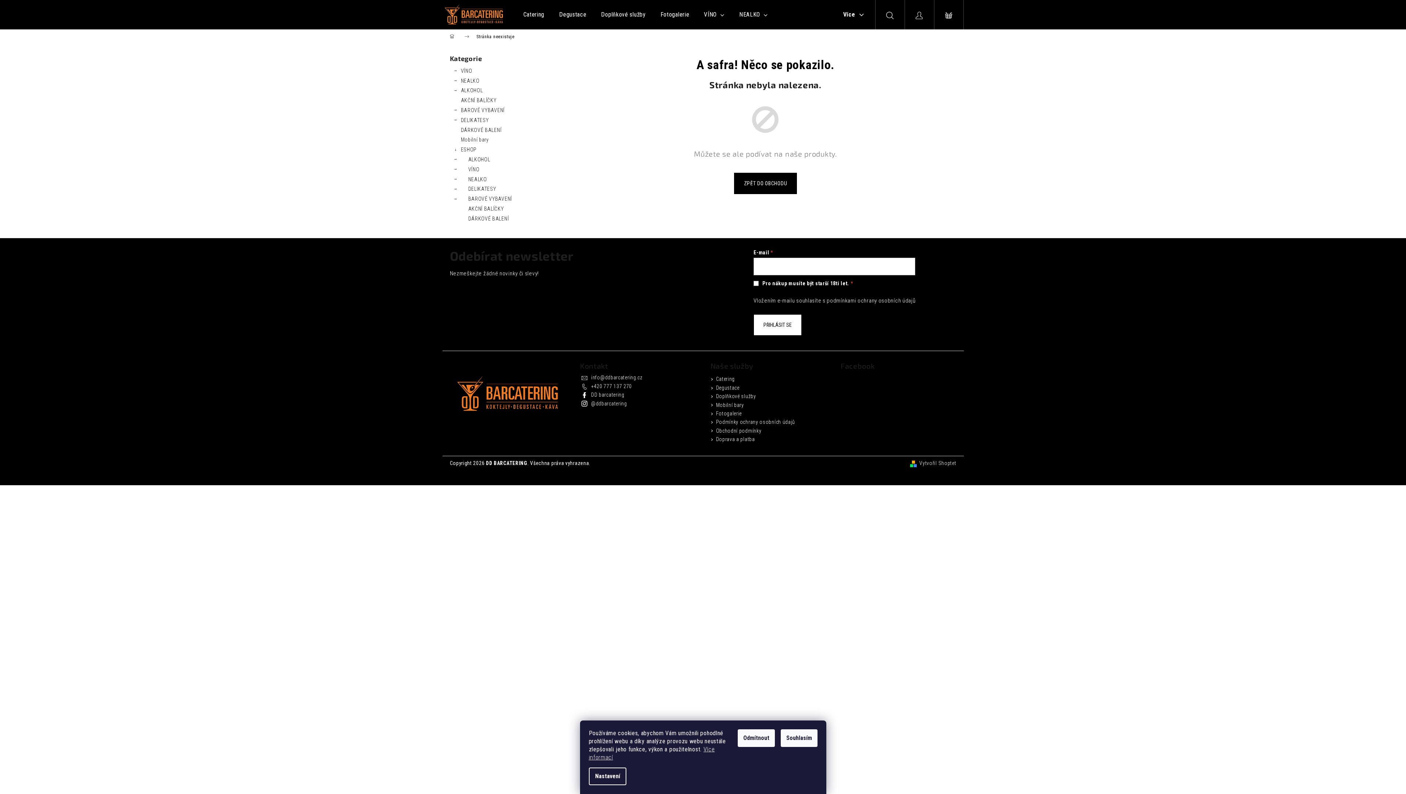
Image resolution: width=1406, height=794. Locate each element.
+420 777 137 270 (611, 386)
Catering (725, 379)
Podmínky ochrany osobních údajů (755, 422)
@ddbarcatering (609, 404)
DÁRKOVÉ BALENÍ (481, 130)
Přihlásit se (777, 325)
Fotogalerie (729, 413)
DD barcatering (608, 395)
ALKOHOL (472, 90)
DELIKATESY (475, 120)
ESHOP (469, 150)
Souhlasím (799, 737)
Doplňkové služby (736, 396)
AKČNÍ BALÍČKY (479, 100)
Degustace (728, 388)
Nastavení (607, 776)
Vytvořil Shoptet (937, 463)
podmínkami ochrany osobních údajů (871, 300)
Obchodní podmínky (739, 431)
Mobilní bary (475, 140)
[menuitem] (534, 14)
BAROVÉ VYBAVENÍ (483, 110)
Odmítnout (756, 737)
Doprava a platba (735, 439)
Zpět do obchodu (765, 183)
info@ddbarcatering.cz (617, 377)
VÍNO (466, 71)
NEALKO (470, 81)
